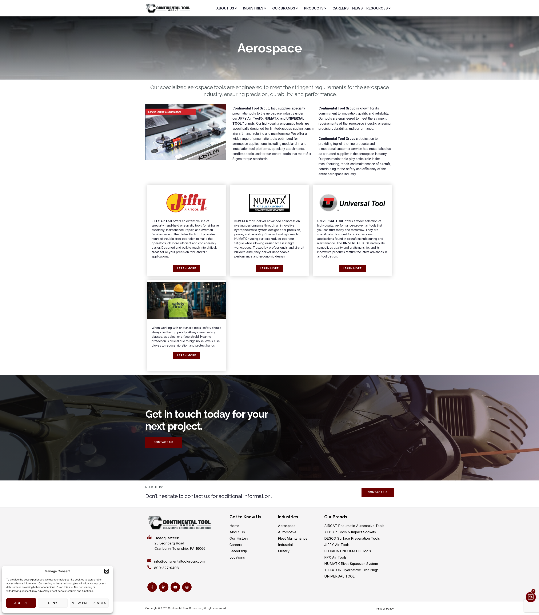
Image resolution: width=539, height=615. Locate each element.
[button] (106, 571)
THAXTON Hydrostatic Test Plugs (351, 570)
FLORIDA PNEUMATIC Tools (347, 551)
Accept (21, 603)
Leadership (238, 551)
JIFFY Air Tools (337, 545)
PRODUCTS (314, 8)
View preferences (89, 603)
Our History (238, 538)
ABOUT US (225, 8)
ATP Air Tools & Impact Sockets (350, 532)
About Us (237, 532)
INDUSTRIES (253, 8)
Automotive (287, 532)
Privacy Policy (385, 608)
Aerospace (286, 526)
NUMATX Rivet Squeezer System (351, 564)
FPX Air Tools (335, 557)
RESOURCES (377, 8)
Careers (235, 545)
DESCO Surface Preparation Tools (352, 538)
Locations (237, 557)
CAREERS (340, 8)
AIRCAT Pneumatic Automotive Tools (354, 526)
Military (284, 551)
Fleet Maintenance (292, 538)
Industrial (285, 545)
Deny (52, 603)
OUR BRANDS (283, 8)
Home (234, 526)
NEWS (357, 8)
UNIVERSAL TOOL (339, 576)
